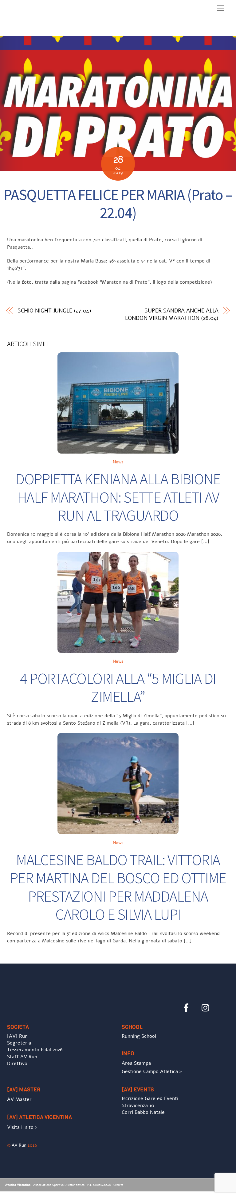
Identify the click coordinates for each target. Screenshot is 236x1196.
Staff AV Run (22, 1056)
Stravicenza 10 (138, 1105)
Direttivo (17, 1063)
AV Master (19, 1099)
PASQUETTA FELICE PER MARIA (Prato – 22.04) (118, 204)
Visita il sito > (22, 1127)
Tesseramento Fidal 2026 (34, 1049)
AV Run (19, 1145)
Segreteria (19, 1043)
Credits (118, 1185)
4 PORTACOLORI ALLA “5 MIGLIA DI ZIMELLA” (118, 688)
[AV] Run (17, 1036)
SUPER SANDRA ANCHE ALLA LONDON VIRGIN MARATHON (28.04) (171, 314)
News (118, 462)
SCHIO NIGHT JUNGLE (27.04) (55, 310)
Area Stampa (136, 1063)
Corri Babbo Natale (143, 1112)
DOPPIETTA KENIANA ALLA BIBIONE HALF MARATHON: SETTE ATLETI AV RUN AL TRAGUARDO (117, 497)
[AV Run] (42, 30)
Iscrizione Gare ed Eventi (150, 1098)
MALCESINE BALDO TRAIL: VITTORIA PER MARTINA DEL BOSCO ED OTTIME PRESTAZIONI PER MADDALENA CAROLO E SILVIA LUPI (118, 887)
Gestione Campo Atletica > (152, 1071)
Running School (139, 1036)
